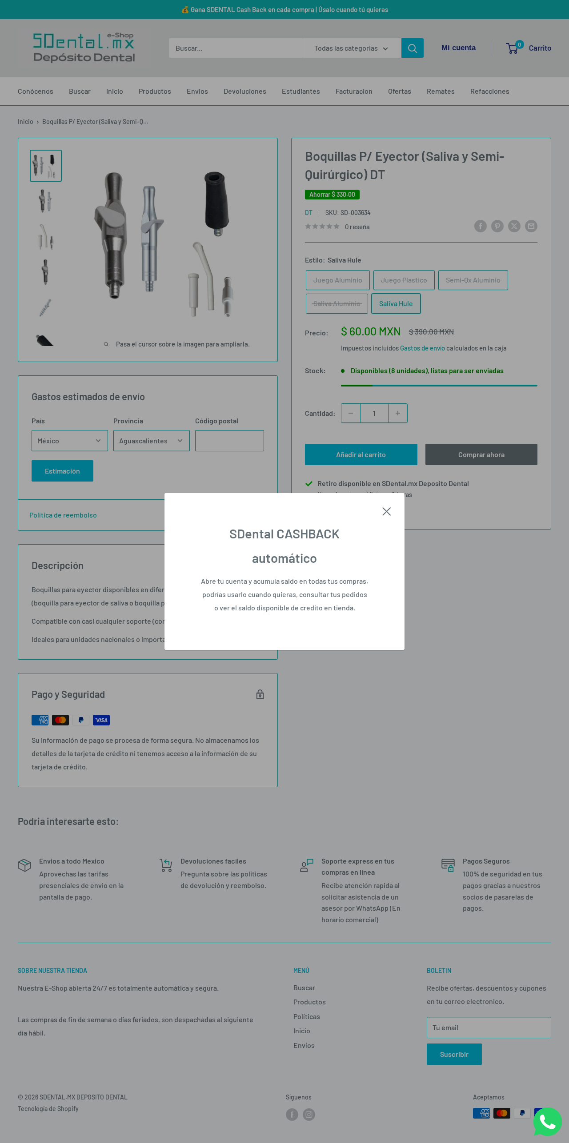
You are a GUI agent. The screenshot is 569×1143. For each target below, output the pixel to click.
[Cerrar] (386, 510)
